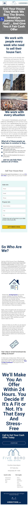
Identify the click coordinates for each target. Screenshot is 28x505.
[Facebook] (15, 497)
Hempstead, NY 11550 (14, 470)
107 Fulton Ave (14, 468)
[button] (4, 3)
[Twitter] (12, 497)
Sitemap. (16, 494)
